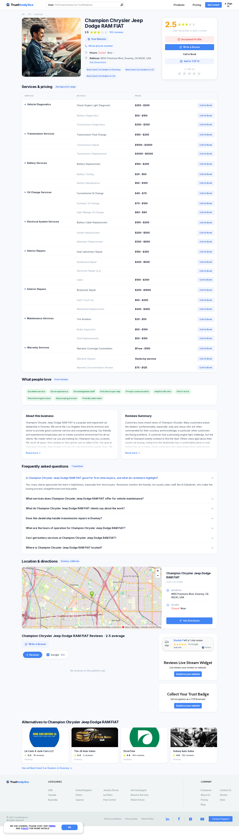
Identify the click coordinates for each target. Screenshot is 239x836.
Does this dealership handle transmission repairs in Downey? (64, 518)
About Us (205, 795)
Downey (38, 14)
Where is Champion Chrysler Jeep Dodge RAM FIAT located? (64, 547)
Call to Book (189, 54)
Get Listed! (213, 5)
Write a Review (191, 47)
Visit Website (98, 39)
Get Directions (98, 62)
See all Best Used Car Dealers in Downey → (47, 768)
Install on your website (188, 674)
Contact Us (225, 790)
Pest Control (109, 800)
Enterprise (206, 790)
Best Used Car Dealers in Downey (103, 69)
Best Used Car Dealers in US (140, 69)
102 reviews (116, 32)
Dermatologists (138, 790)
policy (25, 828)
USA (50, 790)
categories (55, 781)
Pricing (197, 5)
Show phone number (100, 45)
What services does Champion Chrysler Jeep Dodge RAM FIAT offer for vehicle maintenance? (85, 498)
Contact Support (220, 819)
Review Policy (147, 819)
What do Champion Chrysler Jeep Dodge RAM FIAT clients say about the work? (75, 508)
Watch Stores (138, 800)
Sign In (229, 4)
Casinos (80, 800)
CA (29, 14)
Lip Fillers (108, 795)
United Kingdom (84, 790)
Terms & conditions (112, 819)
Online (79, 795)
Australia (52, 800)
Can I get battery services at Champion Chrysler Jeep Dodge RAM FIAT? (71, 537)
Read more (32, 453)
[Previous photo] (26, 47)
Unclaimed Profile (191, 39)
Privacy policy (131, 819)
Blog (203, 804)
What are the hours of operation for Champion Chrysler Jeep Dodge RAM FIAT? (76, 528)
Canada (52, 795)
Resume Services (140, 795)
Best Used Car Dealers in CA (101, 76)
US (23, 14)
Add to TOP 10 (191, 61)
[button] (121, 53)
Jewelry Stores (111, 790)
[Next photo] (76, 47)
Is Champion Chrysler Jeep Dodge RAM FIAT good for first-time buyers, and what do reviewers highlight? (92, 477)
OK (69, 827)
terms (51, 826)
